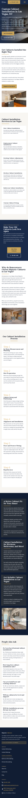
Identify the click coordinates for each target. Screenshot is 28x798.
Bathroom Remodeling (7, 758)
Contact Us (4, 772)
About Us (4, 768)
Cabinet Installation (7, 755)
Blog (3, 775)
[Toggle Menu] (24, 2)
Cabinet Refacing (6, 752)
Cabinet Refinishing (6, 749)
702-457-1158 (6, 782)
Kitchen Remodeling (7, 762)
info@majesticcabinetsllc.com (10, 785)
